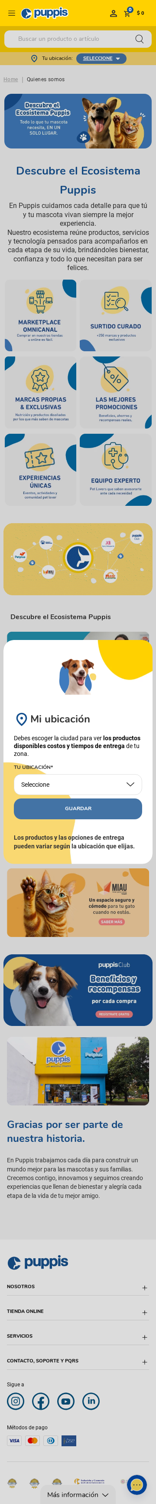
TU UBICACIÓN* (33, 768)
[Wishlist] (113, 13)
